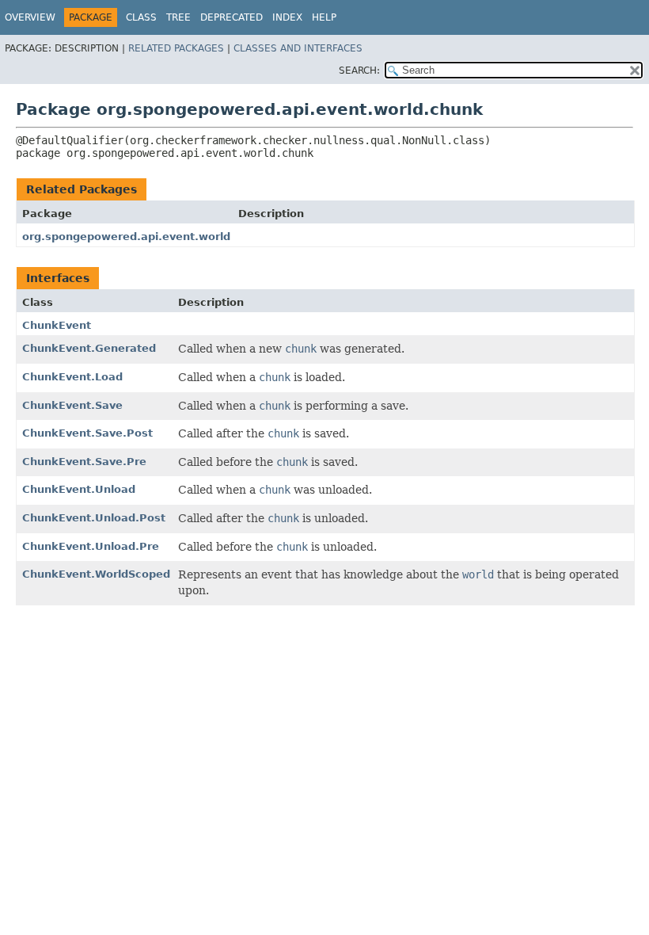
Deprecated (231, 17)
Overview (30, 17)
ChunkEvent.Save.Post (87, 433)
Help (324, 17)
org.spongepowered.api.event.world (126, 236)
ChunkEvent (56, 325)
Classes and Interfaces (297, 48)
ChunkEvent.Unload (78, 489)
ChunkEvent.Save (72, 405)
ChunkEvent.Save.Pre (84, 462)
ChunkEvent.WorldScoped (96, 574)
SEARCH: (359, 70)
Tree (178, 17)
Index (287, 17)
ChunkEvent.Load (72, 377)
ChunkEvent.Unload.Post (93, 518)
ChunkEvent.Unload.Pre (90, 546)
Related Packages (176, 48)
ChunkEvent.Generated (89, 348)
